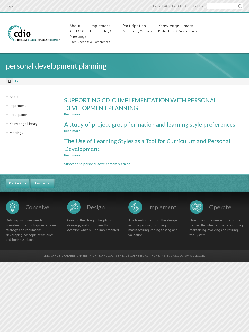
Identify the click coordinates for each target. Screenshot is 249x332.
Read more (72, 114)
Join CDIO (179, 6)
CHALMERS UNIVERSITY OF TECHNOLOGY (88, 255)
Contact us (17, 183)
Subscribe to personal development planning (97, 164)
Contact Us (195, 6)
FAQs (166, 6)
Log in (10, 6)
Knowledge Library (175, 25)
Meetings (78, 36)
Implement (100, 25)
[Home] (34, 33)
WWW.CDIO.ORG (195, 255)
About (74, 25)
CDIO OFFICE (52, 255)
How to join (43, 183)
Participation (134, 25)
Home (156, 6)
